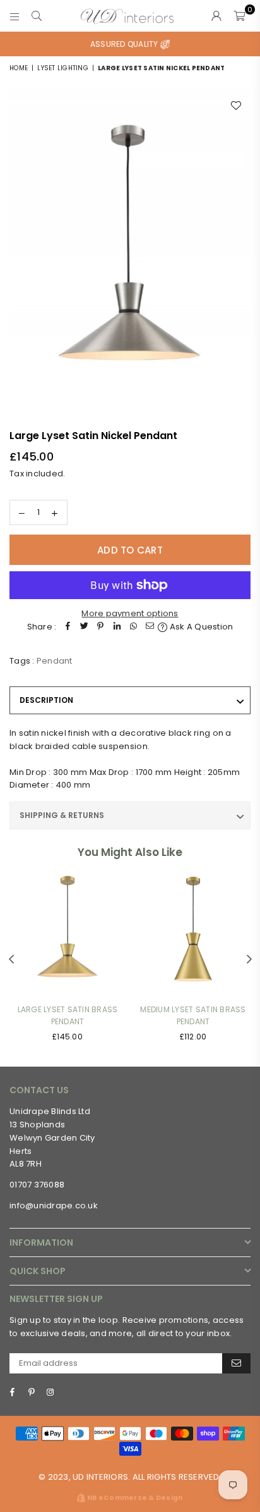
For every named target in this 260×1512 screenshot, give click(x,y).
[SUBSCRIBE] (236, 1363)
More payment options (129, 613)
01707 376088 (36, 1185)
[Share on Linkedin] (117, 627)
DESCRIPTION (46, 700)
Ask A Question (200, 627)
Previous (11, 959)
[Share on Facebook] (67, 627)
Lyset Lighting (62, 68)
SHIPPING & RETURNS (62, 815)
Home (18, 68)
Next (249, 959)
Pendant (55, 661)
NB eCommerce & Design (134, 1498)
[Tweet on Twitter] (84, 627)
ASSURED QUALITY (125, 44)
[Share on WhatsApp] (133, 627)
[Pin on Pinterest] (100, 627)
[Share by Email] (149, 627)
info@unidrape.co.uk (53, 1205)
